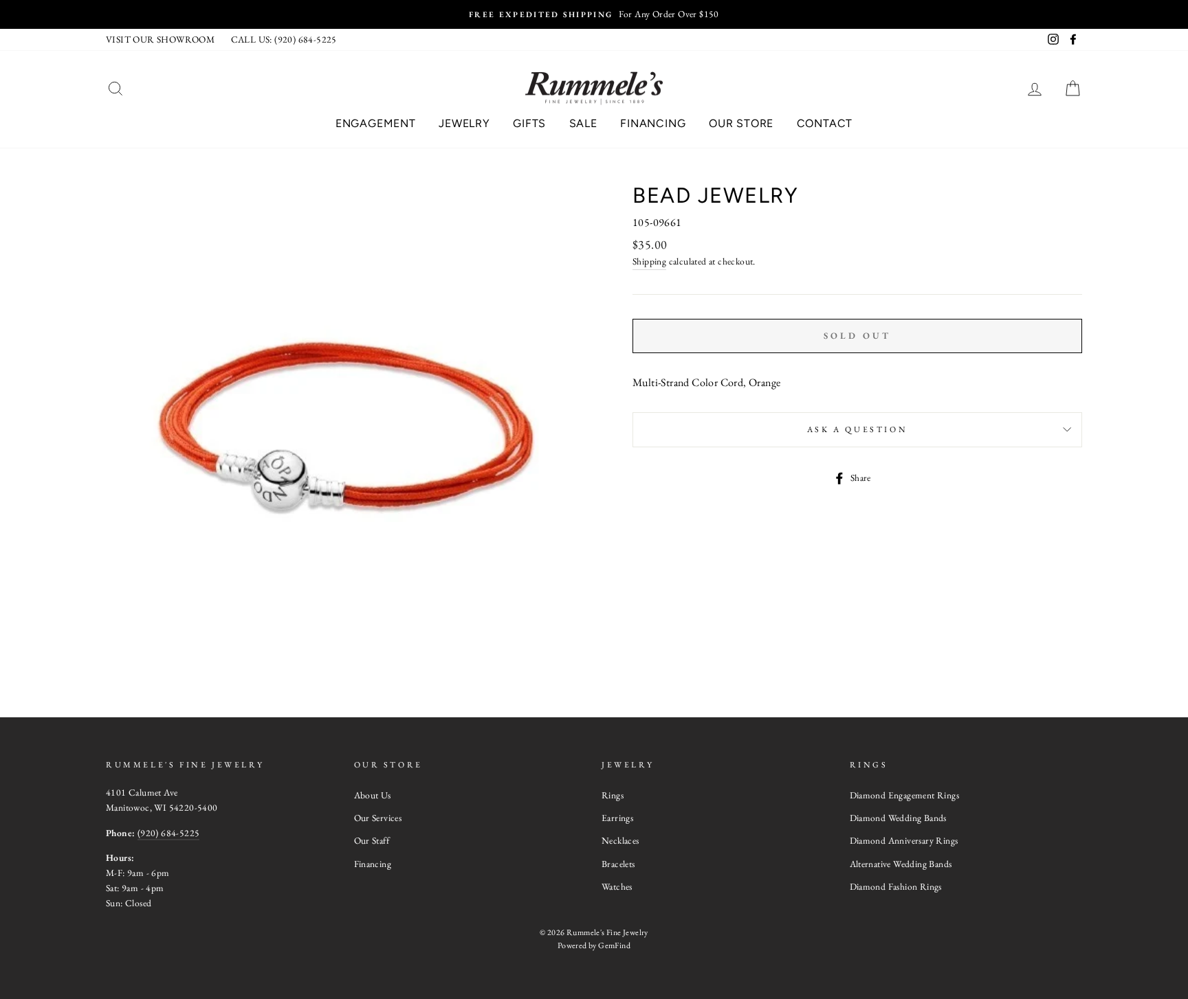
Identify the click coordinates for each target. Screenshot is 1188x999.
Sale (583, 123)
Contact (825, 123)
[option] (594, 14)
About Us (372, 795)
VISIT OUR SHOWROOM (160, 39)
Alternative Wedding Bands (901, 863)
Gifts (529, 123)
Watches (617, 886)
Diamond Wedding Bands (898, 817)
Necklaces (620, 840)
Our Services (378, 817)
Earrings (617, 817)
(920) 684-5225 (169, 833)
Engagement (376, 123)
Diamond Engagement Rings (905, 795)
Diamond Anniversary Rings (904, 840)
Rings (613, 795)
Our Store (741, 123)
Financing (652, 123)
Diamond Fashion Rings (896, 886)
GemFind (614, 945)
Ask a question (857, 429)
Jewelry (464, 123)
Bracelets (618, 863)
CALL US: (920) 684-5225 (284, 39)
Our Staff (372, 840)
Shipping (649, 261)
